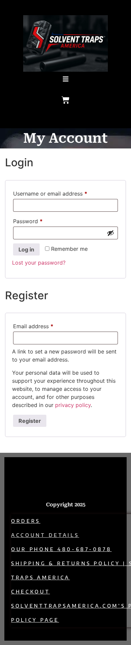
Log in (26, 249)
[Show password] (110, 233)
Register (29, 420)
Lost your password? (39, 262)
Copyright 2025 (65, 505)
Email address (44, 325)
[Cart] (65, 100)
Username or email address (61, 192)
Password (39, 220)
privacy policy (73, 405)
